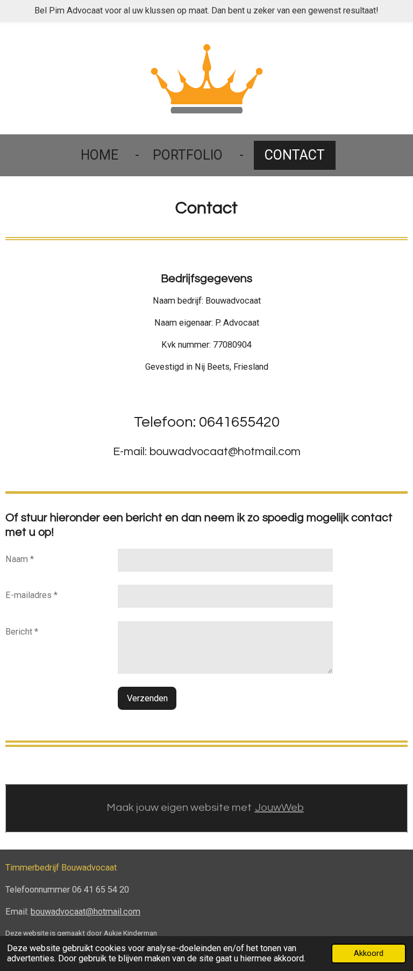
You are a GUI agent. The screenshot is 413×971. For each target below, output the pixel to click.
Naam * (19, 559)
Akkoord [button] (368, 953)
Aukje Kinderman (130, 933)
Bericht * (21, 632)
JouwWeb (279, 807)
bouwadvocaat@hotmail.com (85, 912)
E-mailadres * (31, 595)
